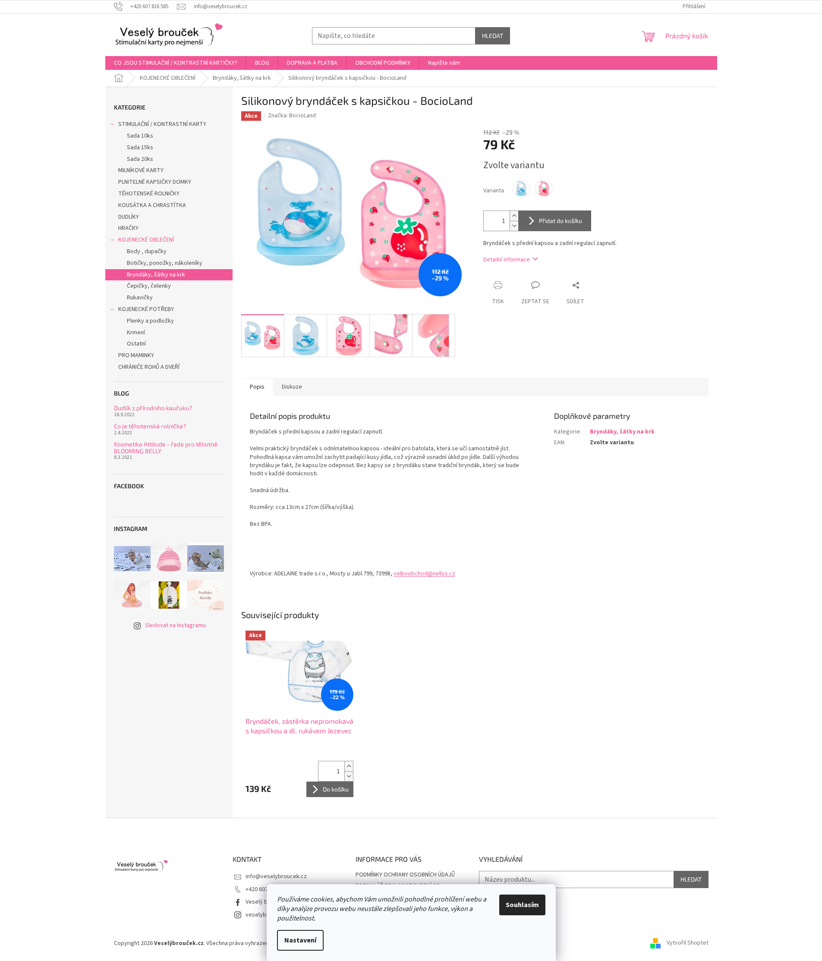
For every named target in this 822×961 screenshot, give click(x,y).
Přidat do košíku (560, 220)
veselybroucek (265, 915)
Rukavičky (140, 297)
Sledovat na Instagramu (175, 625)
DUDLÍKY (128, 217)
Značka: (292, 115)
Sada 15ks (140, 147)
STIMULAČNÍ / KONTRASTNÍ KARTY (162, 124)
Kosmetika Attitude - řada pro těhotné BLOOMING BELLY (165, 447)
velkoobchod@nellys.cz (424, 573)
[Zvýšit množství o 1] (514, 216)
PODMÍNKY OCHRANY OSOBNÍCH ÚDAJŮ (405, 874)
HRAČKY (128, 228)
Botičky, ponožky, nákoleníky (164, 263)
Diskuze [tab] (292, 387)
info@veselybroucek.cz (276, 876)
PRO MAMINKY (136, 355)
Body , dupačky (147, 251)
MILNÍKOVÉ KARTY (141, 170)
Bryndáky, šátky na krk (156, 274)
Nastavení (300, 940)
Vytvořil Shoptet (688, 943)
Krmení (136, 332)
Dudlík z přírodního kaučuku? (153, 408)
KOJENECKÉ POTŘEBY (146, 309)
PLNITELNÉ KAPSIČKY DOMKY (154, 182)
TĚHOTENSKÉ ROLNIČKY (149, 193)
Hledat (492, 35)
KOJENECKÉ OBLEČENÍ (146, 240)
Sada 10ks (140, 136)
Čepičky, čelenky (149, 286)
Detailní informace (506, 259)
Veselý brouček (266, 902)
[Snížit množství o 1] (514, 226)
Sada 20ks (140, 159)
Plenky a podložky (150, 321)
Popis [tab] (257, 387)
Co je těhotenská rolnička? (150, 426)
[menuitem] (175, 63)
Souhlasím (522, 905)
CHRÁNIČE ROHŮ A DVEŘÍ (149, 367)
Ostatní (136, 343)
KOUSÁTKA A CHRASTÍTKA (152, 205)
